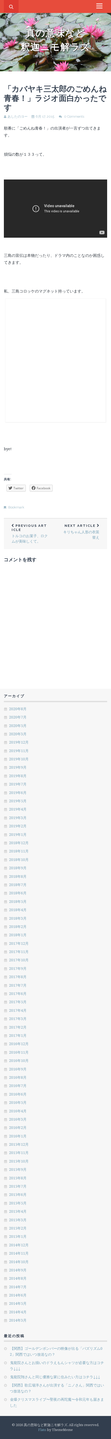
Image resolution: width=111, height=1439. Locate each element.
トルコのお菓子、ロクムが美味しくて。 (30, 534)
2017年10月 (19, 959)
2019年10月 (19, 758)
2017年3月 (18, 1018)
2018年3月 (18, 918)
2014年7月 (18, 1286)
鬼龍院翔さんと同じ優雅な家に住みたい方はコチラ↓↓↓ (55, 1376)
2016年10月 (19, 1060)
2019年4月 (18, 809)
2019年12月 (19, 742)
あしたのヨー (17, 116)
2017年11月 (19, 951)
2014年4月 (18, 1311)
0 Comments (74, 116)
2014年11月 (19, 1253)
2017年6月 (18, 993)
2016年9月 (18, 1069)
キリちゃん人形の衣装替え (81, 532)
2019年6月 (18, 792)
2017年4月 (18, 1010)
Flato (42, 1429)
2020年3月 (18, 733)
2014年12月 (19, 1244)
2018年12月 (19, 842)
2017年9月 (18, 968)
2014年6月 (18, 1295)
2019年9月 (18, 767)
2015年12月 (19, 1144)
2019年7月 (18, 784)
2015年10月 (19, 1161)
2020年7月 (18, 717)
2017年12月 (19, 943)
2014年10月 (19, 1261)
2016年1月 (18, 1136)
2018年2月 (18, 926)
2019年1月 (18, 834)
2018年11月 (19, 851)
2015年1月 (18, 1236)
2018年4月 (18, 909)
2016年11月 (19, 1052)
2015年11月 (19, 1152)
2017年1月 (18, 1035)
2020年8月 (18, 708)
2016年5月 (18, 1102)
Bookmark (16, 507)
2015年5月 (18, 1203)
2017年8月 (18, 976)
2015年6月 (18, 1194)
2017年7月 (18, 985)
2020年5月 (18, 725)
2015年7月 (18, 1186)
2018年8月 (18, 876)
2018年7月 (18, 884)
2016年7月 (18, 1085)
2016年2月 (18, 1127)
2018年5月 (18, 901)
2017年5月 (18, 1001)
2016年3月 (18, 1119)
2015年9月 (18, 1169)
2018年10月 (19, 859)
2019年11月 (19, 750)
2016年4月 (18, 1110)
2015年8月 (18, 1177)
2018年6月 (18, 892)
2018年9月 (18, 867)
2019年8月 (18, 775)
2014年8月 (18, 1278)
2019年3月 (18, 817)
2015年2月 (18, 1228)
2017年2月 (18, 1027)
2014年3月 (18, 1320)
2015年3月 (18, 1219)
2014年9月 (18, 1270)
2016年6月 (18, 1094)
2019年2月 (18, 825)
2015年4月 (18, 1211)
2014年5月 (18, 1303)
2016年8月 (18, 1077)
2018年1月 (18, 934)
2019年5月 (18, 800)
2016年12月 (19, 1043)
